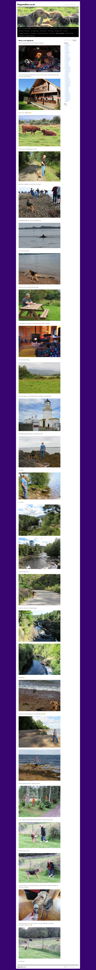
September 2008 (67, 85)
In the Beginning (33, 33)
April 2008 (67, 91)
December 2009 (67, 67)
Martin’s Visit (52, 33)
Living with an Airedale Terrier (42, 33)
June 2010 (67, 61)
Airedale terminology (74, 28)
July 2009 (66, 73)
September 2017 (67, 45)
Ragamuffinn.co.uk (26, 4)
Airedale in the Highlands (64, 28)
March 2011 (67, 55)
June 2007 (67, 101)
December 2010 (67, 58)
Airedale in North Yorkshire (43, 28)
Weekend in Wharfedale (30, 35)
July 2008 (66, 87)
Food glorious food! (58, 30)
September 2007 (67, 99)
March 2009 (67, 78)
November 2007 (67, 96)
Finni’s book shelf (43, 30)
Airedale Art (35, 28)
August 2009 (67, 72)
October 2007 (67, 98)
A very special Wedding (26, 28)
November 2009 (67, 68)
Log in (66, 105)
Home (20, 28)
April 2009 (67, 76)
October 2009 (67, 69)
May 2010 (67, 62)
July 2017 (66, 46)
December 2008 (67, 81)
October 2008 (67, 84)
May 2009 (67, 75)
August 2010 (67, 60)
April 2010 (67, 64)
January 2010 (67, 66)
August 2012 (67, 50)
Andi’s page (21, 30)
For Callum (65, 30)
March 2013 (67, 48)
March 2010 (67, 65)
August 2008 (67, 86)
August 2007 (67, 100)
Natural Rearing (22, 35)
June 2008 (67, 88)
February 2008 (67, 93)
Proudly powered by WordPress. (71, 966)
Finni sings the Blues (35, 30)
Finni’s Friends (51, 30)
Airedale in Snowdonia (54, 28)
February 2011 (67, 57)
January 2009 (67, 80)
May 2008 (67, 89)
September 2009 (67, 71)
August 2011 (67, 53)
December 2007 (67, 95)
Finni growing (26, 30)
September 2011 (67, 52)
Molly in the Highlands (60, 33)
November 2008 (67, 82)
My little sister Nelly (69, 33)
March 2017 (67, 47)
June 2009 (67, 74)
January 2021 (67, 44)
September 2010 (67, 59)
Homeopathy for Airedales (24, 33)
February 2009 (67, 79)
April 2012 (67, 51)
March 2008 (67, 92)
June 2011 (67, 54)
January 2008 (67, 94)
